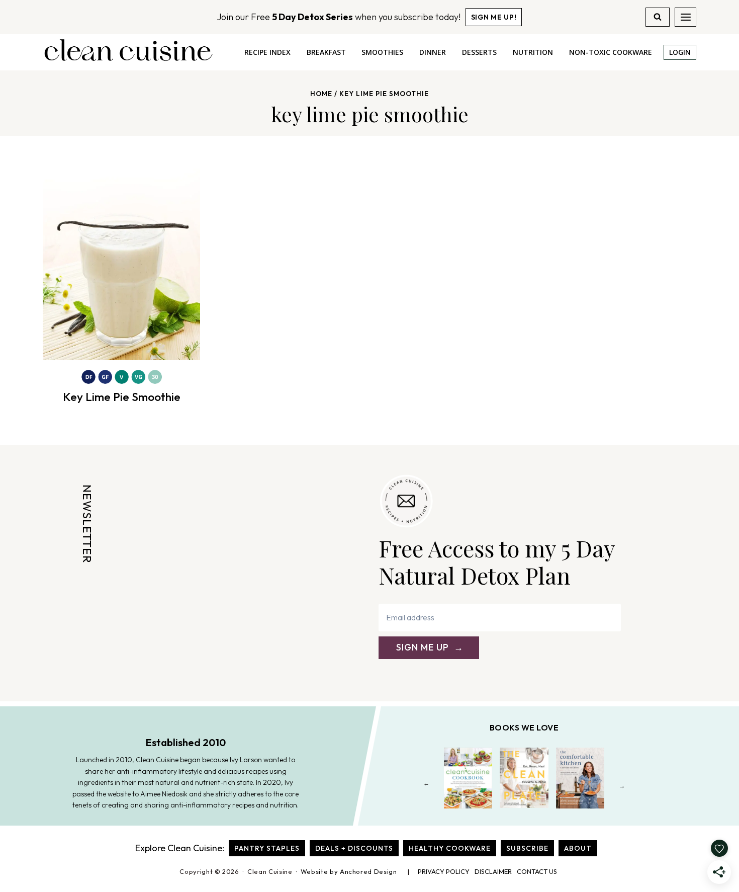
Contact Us (537, 871)
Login (680, 52)
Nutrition (533, 52)
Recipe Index (267, 52)
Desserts (479, 52)
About (578, 848)
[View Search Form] (657, 17)
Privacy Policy (444, 871)
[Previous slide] (426, 785)
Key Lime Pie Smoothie (121, 396)
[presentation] (121, 255)
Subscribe (527, 848)
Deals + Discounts (354, 848)
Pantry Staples (267, 848)
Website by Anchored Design (349, 871)
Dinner (432, 52)
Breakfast (326, 52)
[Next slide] (622, 785)
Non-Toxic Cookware (610, 52)
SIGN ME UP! (494, 17)
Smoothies (382, 52)
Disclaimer (493, 871)
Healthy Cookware (450, 848)
